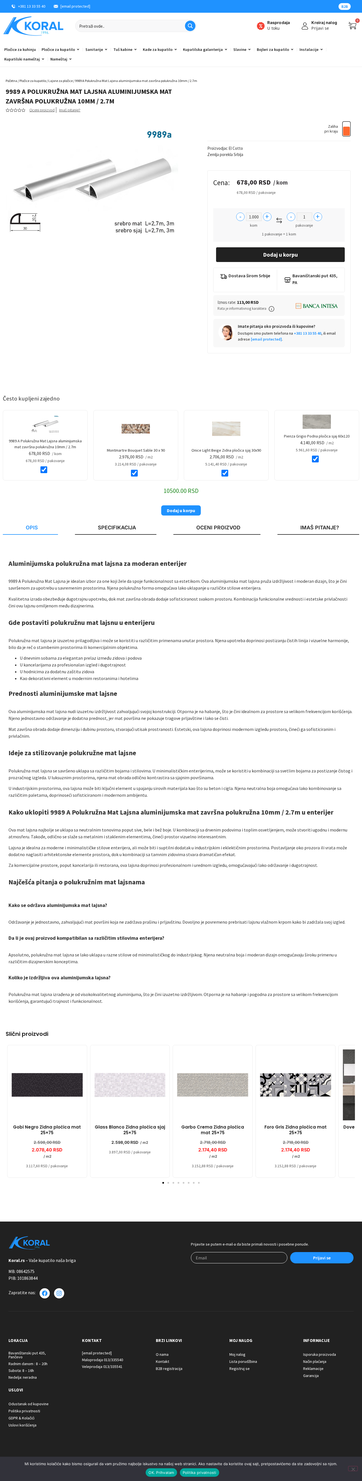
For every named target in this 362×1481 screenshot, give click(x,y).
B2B (344, 6)
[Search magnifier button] (190, 26)
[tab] (30, 528)
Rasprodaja (278, 22)
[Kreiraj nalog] (304, 26)
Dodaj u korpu (280, 254)
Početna (11, 81)
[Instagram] (59, 1293)
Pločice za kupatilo (33, 81)
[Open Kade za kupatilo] (175, 49)
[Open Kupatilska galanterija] (226, 49)
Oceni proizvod (42, 109)
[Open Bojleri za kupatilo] (292, 49)
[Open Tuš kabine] (135, 49)
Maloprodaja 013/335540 (102, 1359)
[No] (353, 1468)
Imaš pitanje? (69, 109)
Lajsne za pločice (60, 81)
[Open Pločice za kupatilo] (78, 49)
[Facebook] (45, 1293)
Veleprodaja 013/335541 (102, 1366)
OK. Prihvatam (161, 1472)
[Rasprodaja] (260, 26)
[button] (271, 309)
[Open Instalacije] (321, 49)
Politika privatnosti (199, 1472)
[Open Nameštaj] (70, 59)
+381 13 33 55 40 (307, 333)
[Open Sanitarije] (106, 49)
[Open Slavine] (249, 49)
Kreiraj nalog (324, 22)
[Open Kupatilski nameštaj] (43, 59)
